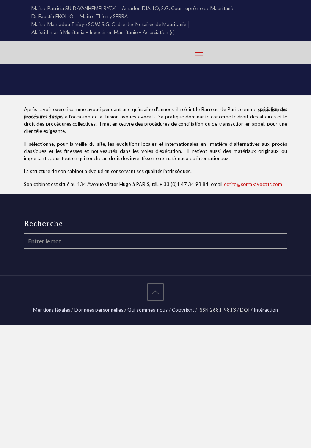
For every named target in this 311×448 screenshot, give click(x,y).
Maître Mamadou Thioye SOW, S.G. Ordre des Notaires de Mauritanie (108, 24)
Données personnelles (98, 310)
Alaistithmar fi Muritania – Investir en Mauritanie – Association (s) (103, 32)
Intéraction (266, 310)
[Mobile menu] (199, 52)
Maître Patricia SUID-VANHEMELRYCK (73, 8)
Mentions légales (51, 310)
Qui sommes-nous (147, 310)
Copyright (183, 310)
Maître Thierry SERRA (104, 16)
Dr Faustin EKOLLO (52, 16)
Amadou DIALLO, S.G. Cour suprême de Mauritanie (178, 8)
